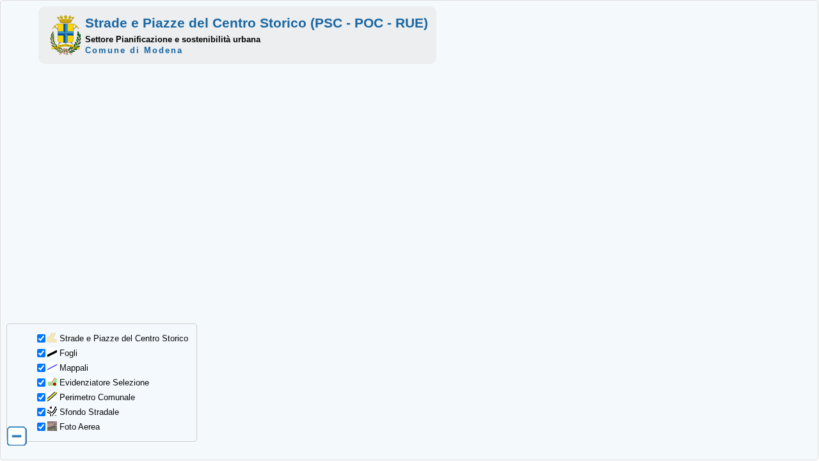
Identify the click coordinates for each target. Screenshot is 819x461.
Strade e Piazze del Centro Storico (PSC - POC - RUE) (256, 22)
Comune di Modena (134, 50)
